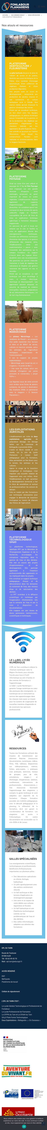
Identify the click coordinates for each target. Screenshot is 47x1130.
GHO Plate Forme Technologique (15, 1017)
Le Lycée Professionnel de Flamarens (16, 1012)
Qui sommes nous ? (18, 15)
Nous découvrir (34, 15)
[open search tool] (35, 7)
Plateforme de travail (10, 982)
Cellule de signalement (11, 991)
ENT (3, 976)
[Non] (43, 1124)
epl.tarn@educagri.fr (14, 961)
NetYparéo (6, 979)
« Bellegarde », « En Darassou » (29, 1020)
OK (24, 1126)
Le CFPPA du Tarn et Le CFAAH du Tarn (17, 1015)
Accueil (5, 15)
